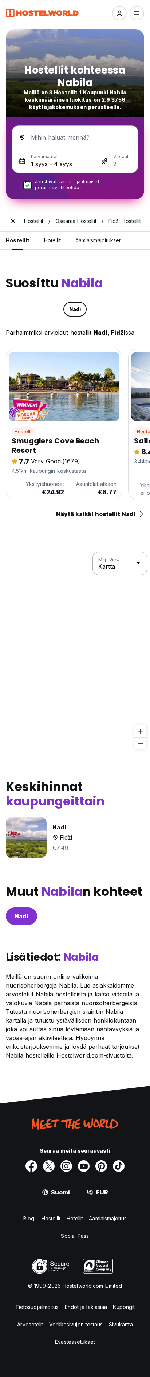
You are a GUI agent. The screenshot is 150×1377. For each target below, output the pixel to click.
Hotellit (75, 1218)
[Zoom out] (140, 743)
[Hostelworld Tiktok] (119, 1166)
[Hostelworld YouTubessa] (84, 1166)
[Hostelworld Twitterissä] (49, 1166)
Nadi (21, 916)
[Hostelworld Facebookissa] (31, 1166)
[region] (75, 651)
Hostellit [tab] (17, 240)
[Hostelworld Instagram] (66, 1166)
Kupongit (124, 1307)
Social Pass (75, 1236)
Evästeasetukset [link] (75, 1342)
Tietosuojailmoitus (37, 1307)
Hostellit (51, 1218)
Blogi (29, 1218)
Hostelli (23, 431)
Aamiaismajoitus (108, 1218)
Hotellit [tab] (52, 240)
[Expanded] (13, 221)
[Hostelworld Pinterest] (101, 1166)
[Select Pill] (119, 13)
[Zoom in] (140, 731)
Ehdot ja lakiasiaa (86, 1307)
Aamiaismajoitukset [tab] (98, 240)
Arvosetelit (30, 1324)
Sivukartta (121, 1324)
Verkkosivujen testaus (76, 1324)
